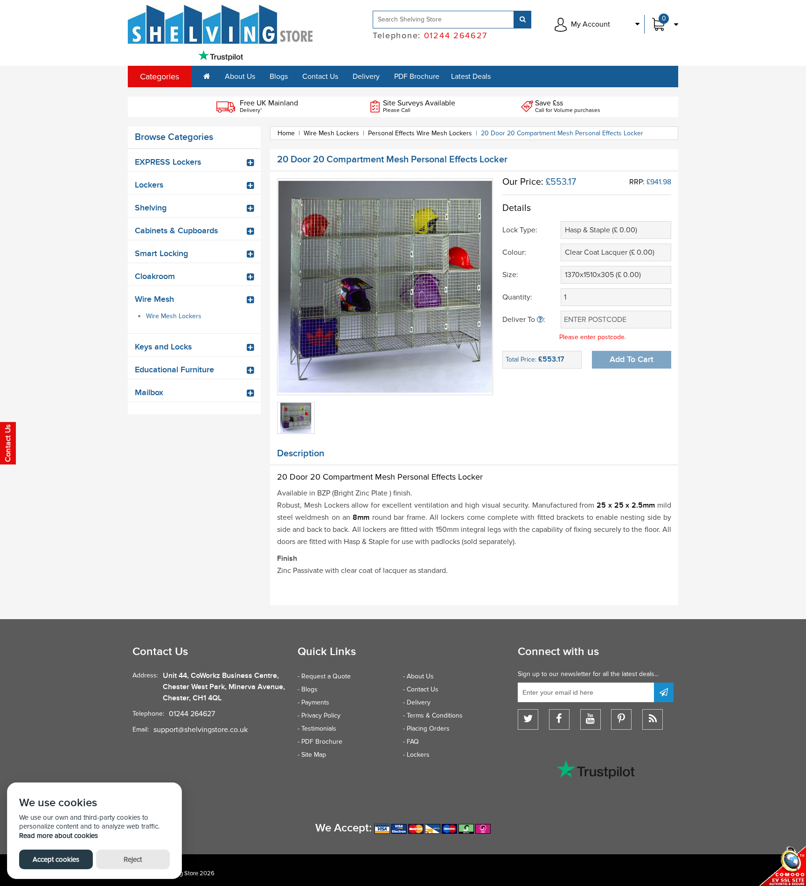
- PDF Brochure (320, 742)
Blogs (279, 76)
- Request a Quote (324, 676)
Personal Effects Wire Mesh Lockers (420, 133)
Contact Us (320, 76)
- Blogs (308, 689)
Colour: (514, 252)
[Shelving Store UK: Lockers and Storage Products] (220, 24)
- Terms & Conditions (433, 715)
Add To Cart (631, 359)
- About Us (418, 676)
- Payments (313, 702)
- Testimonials (317, 729)
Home (286, 133)
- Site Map (312, 755)
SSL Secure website (782, 866)
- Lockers (416, 755)
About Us (240, 76)
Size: (510, 274)
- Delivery (417, 702)
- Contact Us (420, 689)
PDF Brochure (416, 76)
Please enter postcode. (592, 337)
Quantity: (517, 297)
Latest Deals (471, 76)
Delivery (366, 76)
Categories (159, 76)
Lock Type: (519, 230)
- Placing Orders (426, 729)
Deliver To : (523, 319)
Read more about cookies (58, 835)
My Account (590, 24)
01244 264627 (192, 714)
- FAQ (411, 742)
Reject (133, 859)
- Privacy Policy (319, 715)
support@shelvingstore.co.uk (200, 729)
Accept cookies (56, 859)
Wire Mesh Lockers (174, 316)
